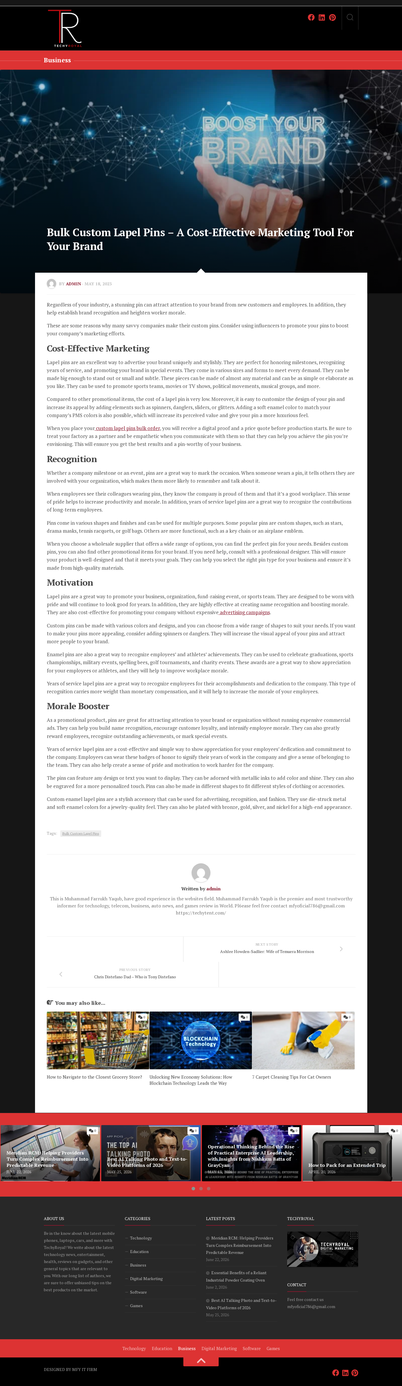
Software (138, 1292)
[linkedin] (321, 17)
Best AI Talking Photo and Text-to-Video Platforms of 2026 (145, 1132)
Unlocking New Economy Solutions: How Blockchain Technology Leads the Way (190, 1080)
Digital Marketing (146, 1278)
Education (139, 1251)
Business (57, 60)
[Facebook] (311, 17)
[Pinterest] (332, 17)
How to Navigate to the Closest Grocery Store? (94, 1077)
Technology (141, 1238)
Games (136, 1305)
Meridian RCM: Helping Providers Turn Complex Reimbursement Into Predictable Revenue (46, 1135)
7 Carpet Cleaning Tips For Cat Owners (291, 1077)
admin (73, 283)
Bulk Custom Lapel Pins (80, 833)
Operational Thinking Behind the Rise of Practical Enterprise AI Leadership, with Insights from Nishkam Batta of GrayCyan (246, 1135)
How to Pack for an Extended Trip (339, 1128)
